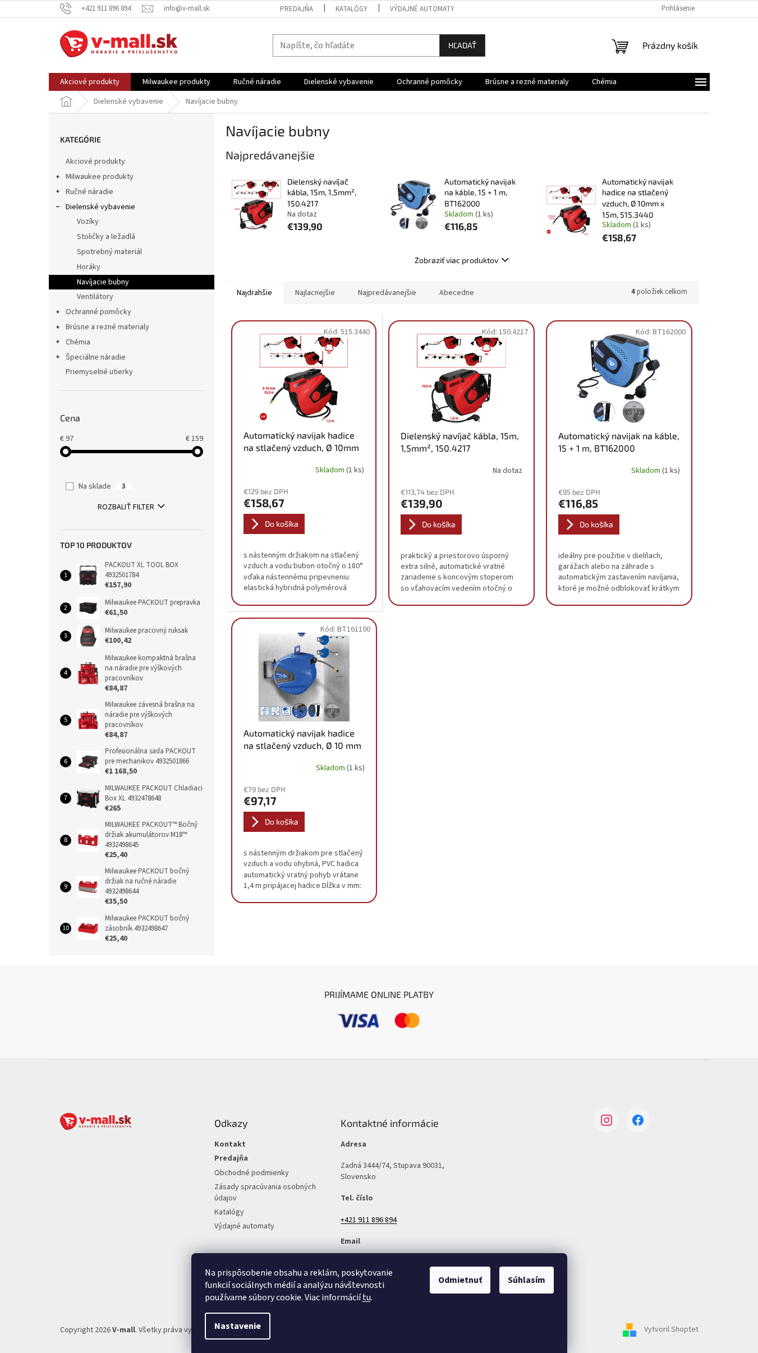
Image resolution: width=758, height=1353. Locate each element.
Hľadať (462, 45)
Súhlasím (526, 1280)
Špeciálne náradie (96, 357)
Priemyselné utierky (99, 372)
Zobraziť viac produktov (456, 260)
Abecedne (456, 292)
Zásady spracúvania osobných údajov (265, 1192)
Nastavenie (237, 1326)
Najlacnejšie (315, 292)
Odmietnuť (460, 1280)
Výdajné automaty (422, 9)
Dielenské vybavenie (100, 207)
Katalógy (351, 9)
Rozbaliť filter (126, 507)
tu (366, 1297)
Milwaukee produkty (100, 176)
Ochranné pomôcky (98, 311)
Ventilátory (95, 296)
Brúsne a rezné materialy (107, 327)
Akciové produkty (95, 161)
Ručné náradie (89, 191)
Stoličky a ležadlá (106, 236)
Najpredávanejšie (387, 292)
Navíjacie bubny (103, 282)
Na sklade (102, 486)
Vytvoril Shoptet (671, 1330)
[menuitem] (90, 82)
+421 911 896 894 (369, 1220)
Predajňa (296, 9)
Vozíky (88, 221)
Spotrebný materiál (109, 251)
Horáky (88, 267)
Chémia (78, 342)
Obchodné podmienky (251, 1173)
